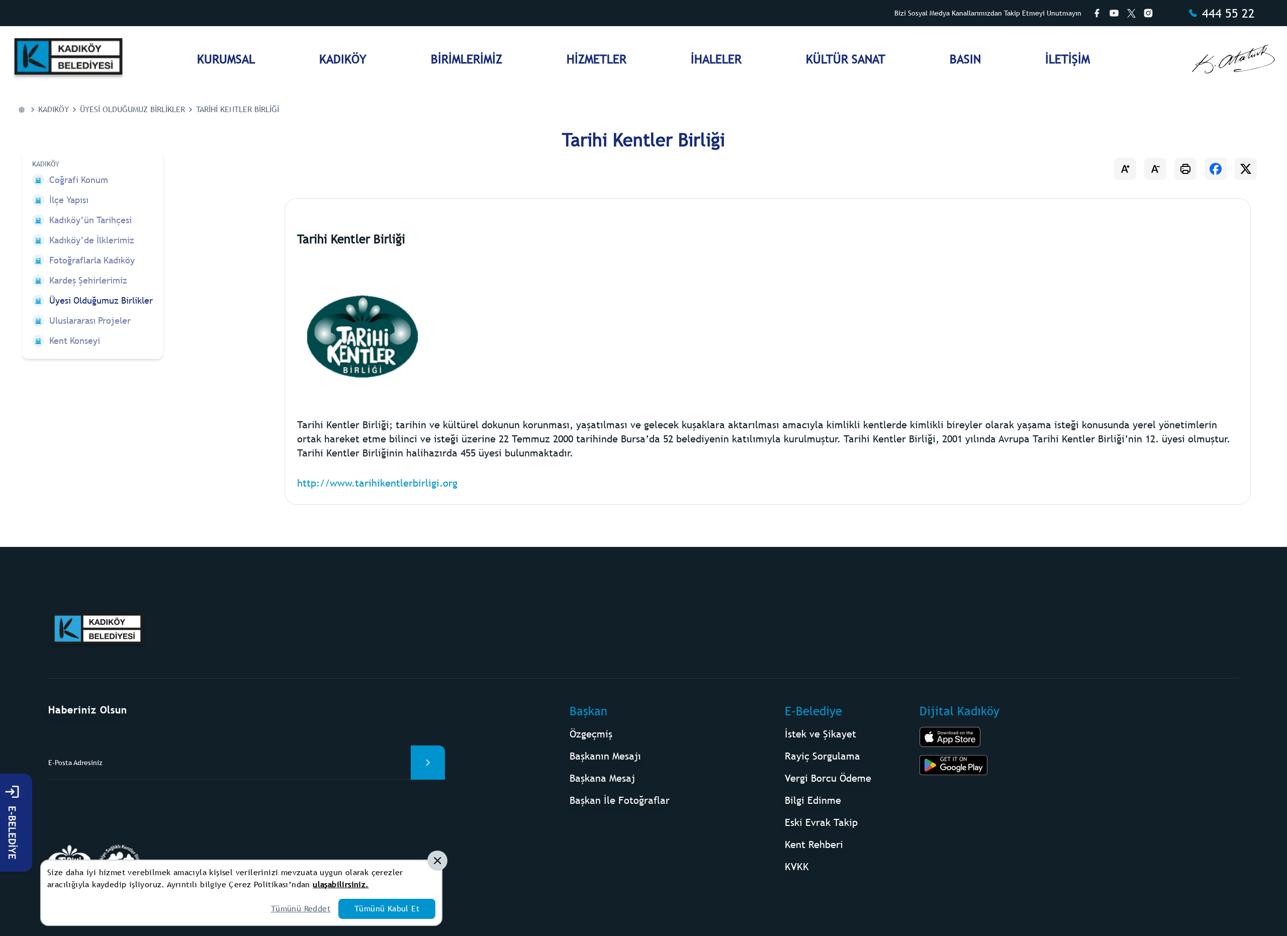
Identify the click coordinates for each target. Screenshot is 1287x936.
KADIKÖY (342, 59)
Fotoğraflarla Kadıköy (92, 260)
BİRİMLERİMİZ (466, 59)
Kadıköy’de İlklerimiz (91, 240)
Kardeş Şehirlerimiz (88, 280)
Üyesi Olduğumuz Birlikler (132, 109)
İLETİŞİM (1067, 59)
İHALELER (716, 59)
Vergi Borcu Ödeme (828, 778)
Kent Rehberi (814, 844)
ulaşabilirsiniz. (341, 884)
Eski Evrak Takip (821, 822)
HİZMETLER (596, 59)
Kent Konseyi (74, 340)
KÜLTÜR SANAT (845, 59)
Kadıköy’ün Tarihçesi (90, 220)
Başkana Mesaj (602, 778)
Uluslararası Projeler (90, 320)
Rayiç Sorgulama (822, 756)
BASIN (965, 59)
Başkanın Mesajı (605, 756)
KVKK (797, 866)
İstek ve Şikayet (820, 733)
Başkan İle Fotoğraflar (620, 800)
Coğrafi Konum (78, 179)
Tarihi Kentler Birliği (237, 109)
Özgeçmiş (591, 733)
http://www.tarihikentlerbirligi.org (377, 483)
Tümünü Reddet (300, 908)
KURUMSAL (226, 59)
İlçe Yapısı (68, 200)
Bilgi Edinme (813, 800)
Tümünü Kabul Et (386, 908)
